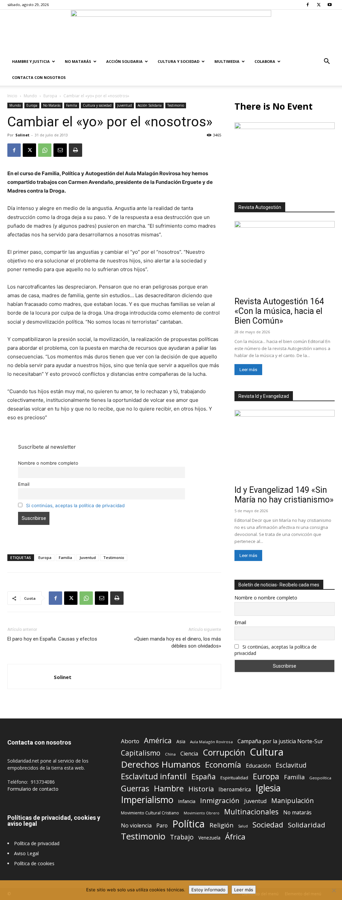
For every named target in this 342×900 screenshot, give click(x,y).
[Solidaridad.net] (171, 31)
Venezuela (209, 837)
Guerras (135, 788)
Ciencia (189, 753)
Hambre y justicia (31, 61)
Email (23, 484)
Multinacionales (251, 811)
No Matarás (78, 61)
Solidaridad (306, 824)
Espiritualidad (234, 778)
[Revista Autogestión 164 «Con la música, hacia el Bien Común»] (284, 257)
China (170, 754)
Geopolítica (320, 777)
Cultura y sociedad (178, 61)
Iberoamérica (234, 789)
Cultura (267, 752)
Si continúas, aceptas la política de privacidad (75, 505)
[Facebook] (308, 4)
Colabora (264, 61)
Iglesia (268, 788)
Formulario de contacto (32, 789)
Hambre (169, 788)
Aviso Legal (26, 853)
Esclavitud (291, 765)
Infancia (186, 801)
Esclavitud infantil (154, 776)
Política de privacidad (36, 843)
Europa (50, 96)
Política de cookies (34, 863)
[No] (333, 890)
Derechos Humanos (160, 764)
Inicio (12, 96)
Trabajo (182, 837)
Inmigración (219, 800)
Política (188, 823)
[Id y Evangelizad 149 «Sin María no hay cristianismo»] (284, 446)
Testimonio (175, 105)
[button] (327, 62)
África (235, 836)
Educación (258, 765)
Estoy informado (208, 889)
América (158, 740)
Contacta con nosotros (39, 77)
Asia (180, 741)
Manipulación (292, 800)
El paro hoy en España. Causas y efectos (52, 639)
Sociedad (267, 824)
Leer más (248, 369)
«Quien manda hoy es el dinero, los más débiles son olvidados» (177, 642)
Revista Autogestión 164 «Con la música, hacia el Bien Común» (279, 311)
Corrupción (224, 752)
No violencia (136, 825)
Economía (223, 764)
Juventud (124, 105)
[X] (319, 4)
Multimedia (226, 61)
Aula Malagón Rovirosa (211, 741)
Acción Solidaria (124, 61)
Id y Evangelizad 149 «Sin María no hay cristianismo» (284, 494)
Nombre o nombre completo (48, 463)
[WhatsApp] (44, 150)
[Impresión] (75, 150)
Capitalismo (140, 753)
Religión (221, 824)
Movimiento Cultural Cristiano (150, 813)
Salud (243, 825)
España (203, 776)
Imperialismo (147, 799)
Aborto (130, 741)
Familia (71, 105)
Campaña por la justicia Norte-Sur (280, 741)
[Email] (60, 150)
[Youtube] (330, 4)
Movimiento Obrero (201, 813)
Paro (162, 825)
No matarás (297, 812)
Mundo (30, 96)
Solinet (22, 134)
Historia (201, 788)
